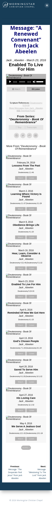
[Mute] (34, 81)
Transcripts (32, 127)
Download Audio (28, 110)
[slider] (40, 81)
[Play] (10, 81)
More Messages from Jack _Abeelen (26, 108)
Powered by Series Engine (26, 455)
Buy (19, 127)
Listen (37, 89)
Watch (17, 89)
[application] (26, 82)
